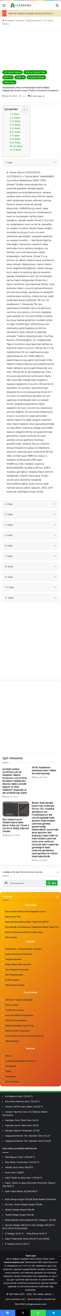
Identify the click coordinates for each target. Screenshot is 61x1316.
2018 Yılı (20, 77)
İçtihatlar (19, 20)
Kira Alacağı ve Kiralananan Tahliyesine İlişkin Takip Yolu (32, 927)
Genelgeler (10, 1076)
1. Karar (15, 114)
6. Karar (16, 132)
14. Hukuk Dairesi (12, 72)
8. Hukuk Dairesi (36, 77)
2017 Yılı (8, 77)
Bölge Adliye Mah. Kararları (18, 964)
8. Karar (16, 139)
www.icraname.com (15, 1299)
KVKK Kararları (12, 980)
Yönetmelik (10, 1066)
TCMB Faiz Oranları (14, 1010)
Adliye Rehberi (12, 1041)
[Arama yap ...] (57, 6)
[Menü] (3, 6)
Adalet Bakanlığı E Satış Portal (19, 1025)
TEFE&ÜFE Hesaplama (16, 1020)
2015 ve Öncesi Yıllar (35, 72)
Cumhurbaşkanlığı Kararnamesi (20, 1061)
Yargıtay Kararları (33, 20)
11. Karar (17, 150)
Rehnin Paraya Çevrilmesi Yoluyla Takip (24, 932)
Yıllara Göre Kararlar (14, 985)
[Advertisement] (30, 48)
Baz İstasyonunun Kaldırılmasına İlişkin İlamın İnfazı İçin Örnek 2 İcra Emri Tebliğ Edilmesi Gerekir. (16, 825)
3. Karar (16, 121)
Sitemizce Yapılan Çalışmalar (19, 999)
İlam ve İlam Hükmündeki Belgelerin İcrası (25, 911)
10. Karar (17, 146)
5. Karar (16, 128)
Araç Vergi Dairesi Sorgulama (19, 1015)
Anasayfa (9, 20)
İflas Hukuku (11, 937)
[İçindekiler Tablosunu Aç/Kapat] (23, 109)
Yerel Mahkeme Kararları (17, 969)
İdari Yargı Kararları (14, 974)
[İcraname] (20, 5)
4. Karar (16, 124)
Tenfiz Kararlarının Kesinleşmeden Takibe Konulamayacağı (44, 770)
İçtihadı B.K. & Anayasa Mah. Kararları (23, 949)
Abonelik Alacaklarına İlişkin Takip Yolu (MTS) (26, 922)
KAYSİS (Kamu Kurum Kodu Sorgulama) (24, 1036)
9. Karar (16, 142)
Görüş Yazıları (11, 1005)
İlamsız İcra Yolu (13, 916)
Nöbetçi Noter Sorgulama (17, 1030)
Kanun (8, 1055)
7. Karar (16, 135)
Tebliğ (8, 1071)
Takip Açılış (9, 82)
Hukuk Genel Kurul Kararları (18, 954)
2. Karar (16, 117)
